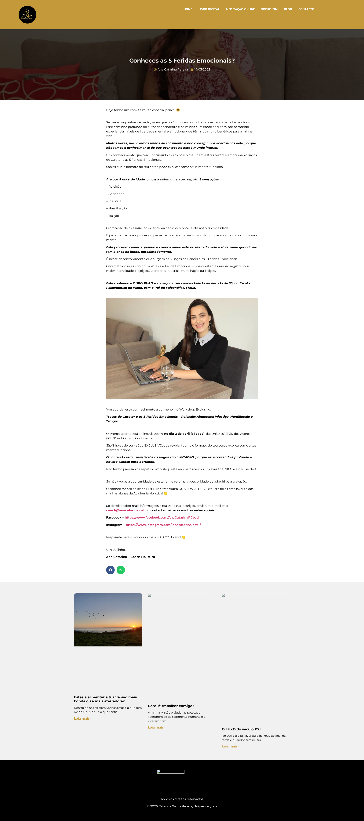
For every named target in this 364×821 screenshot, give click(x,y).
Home (188, 9)
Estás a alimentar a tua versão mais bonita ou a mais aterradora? (105, 699)
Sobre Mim (269, 9)
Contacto (306, 9)
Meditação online (240, 9)
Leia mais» (82, 718)
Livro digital (209, 9)
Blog (288, 9)
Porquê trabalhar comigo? (171, 706)
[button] (110, 570)
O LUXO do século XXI (241, 729)
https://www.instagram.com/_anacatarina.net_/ (163, 525)
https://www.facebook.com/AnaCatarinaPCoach (162, 517)
